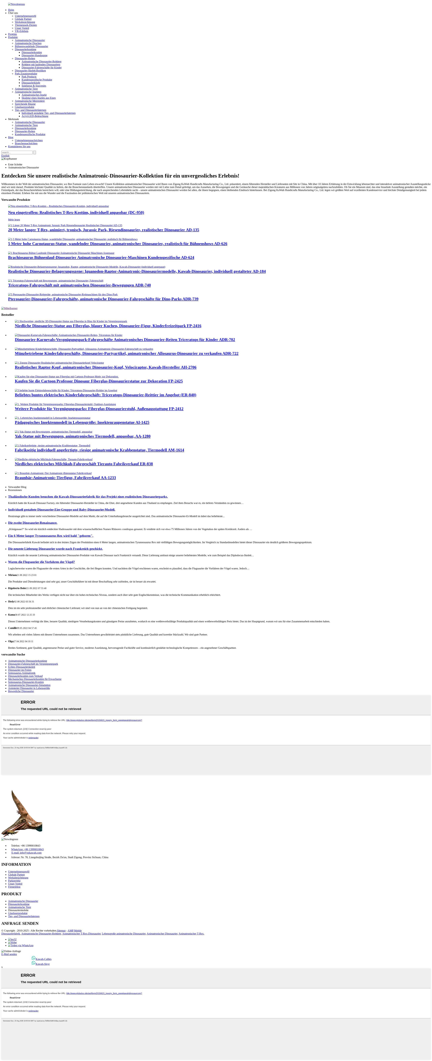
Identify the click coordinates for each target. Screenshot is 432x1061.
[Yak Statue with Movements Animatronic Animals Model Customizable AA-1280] (53, 431)
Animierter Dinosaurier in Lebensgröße (29, 688)
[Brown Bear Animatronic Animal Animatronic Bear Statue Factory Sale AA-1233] (53, 473)
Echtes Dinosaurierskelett (21, 666)
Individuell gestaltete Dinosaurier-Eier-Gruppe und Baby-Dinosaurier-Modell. (61, 509)
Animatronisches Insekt (34, 94)
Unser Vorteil (22, 28)
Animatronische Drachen (28, 43)
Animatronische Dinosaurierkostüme (27, 660)
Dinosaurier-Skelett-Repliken (30, 70)
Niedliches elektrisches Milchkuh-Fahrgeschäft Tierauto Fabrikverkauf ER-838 (84, 464)
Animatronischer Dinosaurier (162, 933)
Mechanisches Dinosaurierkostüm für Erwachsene (34, 679)
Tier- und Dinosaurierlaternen (30, 110)
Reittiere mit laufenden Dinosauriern (41, 64)
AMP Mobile (75, 930)
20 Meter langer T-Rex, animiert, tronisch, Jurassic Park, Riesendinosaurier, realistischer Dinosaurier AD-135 (103, 230)
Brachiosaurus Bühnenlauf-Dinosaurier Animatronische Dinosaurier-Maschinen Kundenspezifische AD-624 (101, 257)
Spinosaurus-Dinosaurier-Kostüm (26, 682)
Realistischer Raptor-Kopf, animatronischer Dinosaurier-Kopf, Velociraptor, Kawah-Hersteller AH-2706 (105, 367)
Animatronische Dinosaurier (30, 40)
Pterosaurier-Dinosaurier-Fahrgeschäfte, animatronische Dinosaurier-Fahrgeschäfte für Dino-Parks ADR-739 (103, 299)
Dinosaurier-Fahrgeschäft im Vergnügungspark (33, 663)
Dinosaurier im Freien (19, 669)
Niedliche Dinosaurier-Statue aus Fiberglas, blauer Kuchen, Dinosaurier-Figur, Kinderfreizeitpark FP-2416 (108, 326)
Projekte (12, 34)
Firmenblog (14, 886)
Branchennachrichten (26, 143)
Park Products (29, 76)
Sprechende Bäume (25, 104)
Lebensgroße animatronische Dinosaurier (123, 933)
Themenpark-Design (26, 25)
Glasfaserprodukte (24, 107)
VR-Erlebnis (21, 31)
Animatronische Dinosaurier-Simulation (29, 685)
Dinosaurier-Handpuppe (34, 55)
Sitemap (61, 930)
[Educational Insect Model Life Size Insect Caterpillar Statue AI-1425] (52, 417)
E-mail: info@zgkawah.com (26, 852)
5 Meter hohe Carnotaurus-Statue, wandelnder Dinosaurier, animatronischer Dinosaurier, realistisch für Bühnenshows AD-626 (117, 243)
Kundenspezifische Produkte (37, 79)
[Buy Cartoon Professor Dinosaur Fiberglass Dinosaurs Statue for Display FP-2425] (67, 376)
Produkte (13, 37)
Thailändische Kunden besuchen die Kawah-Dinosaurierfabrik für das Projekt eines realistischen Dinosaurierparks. (88, 496)
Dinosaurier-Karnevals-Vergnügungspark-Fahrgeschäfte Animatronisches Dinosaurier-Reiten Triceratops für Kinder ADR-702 (125, 339)
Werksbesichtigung (25, 22)
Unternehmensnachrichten (29, 140)
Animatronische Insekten (28, 91)
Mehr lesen (14, 219)
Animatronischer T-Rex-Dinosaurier (81, 933)
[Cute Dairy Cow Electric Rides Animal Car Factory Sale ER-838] (53, 459)
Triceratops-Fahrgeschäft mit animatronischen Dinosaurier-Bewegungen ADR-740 (79, 285)
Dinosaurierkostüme (25, 49)
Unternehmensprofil (25, 15)
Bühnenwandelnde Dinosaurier (31, 46)
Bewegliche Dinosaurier (21, 691)
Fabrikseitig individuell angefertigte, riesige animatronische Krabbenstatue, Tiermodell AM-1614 (99, 450)
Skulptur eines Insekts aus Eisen (39, 97)
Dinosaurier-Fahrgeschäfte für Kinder (42, 67)
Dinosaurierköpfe (31, 82)
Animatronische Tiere (26, 88)
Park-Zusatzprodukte (26, 73)
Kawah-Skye (43, 964)
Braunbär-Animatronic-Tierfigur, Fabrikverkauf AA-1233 (65, 477)
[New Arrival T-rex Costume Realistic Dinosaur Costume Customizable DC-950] (58, 206)
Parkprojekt (14, 880)
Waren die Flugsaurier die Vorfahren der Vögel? (41, 562)
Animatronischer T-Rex (191, 933)
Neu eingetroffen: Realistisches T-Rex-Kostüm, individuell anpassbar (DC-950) (76, 212)
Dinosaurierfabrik (10, 933)
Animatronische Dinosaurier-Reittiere (41, 61)
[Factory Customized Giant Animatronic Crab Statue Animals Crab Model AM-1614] (52, 445)
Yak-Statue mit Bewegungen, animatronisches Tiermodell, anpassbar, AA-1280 (83, 436)
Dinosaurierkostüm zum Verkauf (25, 676)
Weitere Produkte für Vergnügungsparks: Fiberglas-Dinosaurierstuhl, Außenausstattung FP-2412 (99, 408)
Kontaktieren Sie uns (19, 146)
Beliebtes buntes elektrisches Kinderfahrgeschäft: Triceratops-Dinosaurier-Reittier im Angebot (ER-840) (105, 395)
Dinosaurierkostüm (32, 52)
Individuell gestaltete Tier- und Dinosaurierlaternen (49, 113)
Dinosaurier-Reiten (25, 58)
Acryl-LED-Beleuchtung (35, 116)
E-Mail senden (9, 954)
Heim (11, 9)
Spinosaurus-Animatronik (21, 673)
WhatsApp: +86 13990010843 (27, 849)
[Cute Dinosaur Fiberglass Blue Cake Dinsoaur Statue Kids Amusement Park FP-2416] (71, 321)
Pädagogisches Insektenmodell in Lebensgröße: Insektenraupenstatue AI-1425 (82, 422)
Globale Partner (23, 19)
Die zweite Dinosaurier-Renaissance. (32, 523)
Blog (10, 137)
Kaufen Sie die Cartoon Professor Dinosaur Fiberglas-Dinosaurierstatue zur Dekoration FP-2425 (99, 381)
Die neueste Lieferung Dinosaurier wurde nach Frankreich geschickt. (55, 548)
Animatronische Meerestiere (30, 100)
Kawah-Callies (43, 959)
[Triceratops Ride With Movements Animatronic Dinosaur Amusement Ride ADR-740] (55, 280)
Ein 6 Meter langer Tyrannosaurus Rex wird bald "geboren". (50, 535)
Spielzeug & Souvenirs (34, 85)
